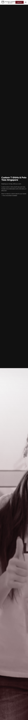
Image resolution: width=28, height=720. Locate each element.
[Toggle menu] (25, 2)
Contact (19, 2)
